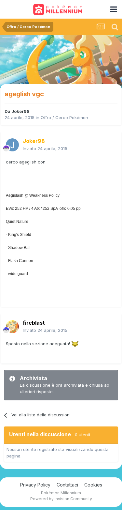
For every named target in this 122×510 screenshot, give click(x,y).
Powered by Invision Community (61, 498)
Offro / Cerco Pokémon (64, 117)
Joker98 (20, 111)
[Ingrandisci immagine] (75, 343)
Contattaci (67, 484)
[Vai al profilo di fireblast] (12, 326)
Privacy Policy (35, 484)
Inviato (45, 148)
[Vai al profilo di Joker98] (12, 144)
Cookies (93, 484)
